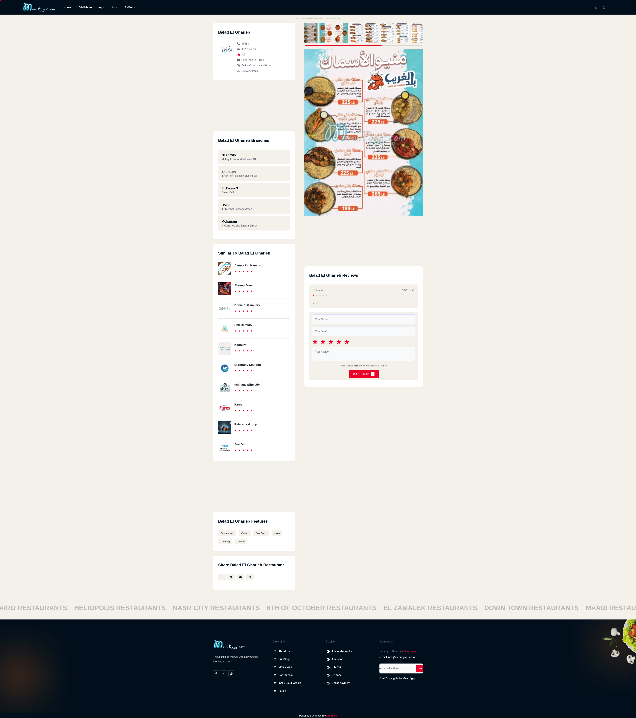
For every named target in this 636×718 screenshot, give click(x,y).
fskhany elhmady (247, 384)
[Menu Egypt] (39, 7)
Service (330, 641)
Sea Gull (240, 444)
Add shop (337, 659)
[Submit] (420, 668)
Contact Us (285, 675)
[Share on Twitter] (231, 577)
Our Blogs (284, 659)
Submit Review (361, 373)
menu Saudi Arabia (289, 683)
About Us (284, 651)
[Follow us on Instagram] (224, 673)
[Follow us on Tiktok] (231, 673)
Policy (282, 690)
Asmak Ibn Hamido (247, 265)
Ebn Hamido (243, 325)
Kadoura (240, 345)
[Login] (603, 7)
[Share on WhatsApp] (250, 577)
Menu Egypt (410, 678)
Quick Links (279, 641)
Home (67, 7)
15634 (245, 43)
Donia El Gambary (247, 305)
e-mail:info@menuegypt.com (397, 657)
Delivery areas (249, 71)
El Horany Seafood (247, 364)
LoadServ (331, 715)
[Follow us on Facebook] (216, 673)
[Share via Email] (240, 577)
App (101, 7)
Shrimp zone (243, 285)
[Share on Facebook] (222, 577)
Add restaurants (342, 651)
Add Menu (85, 7)
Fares (238, 404)
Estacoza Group (245, 424)
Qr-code (337, 675)
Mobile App (285, 667)
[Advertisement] (254, 108)
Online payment (341, 683)
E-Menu (130, 7)
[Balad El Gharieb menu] (311, 33)
